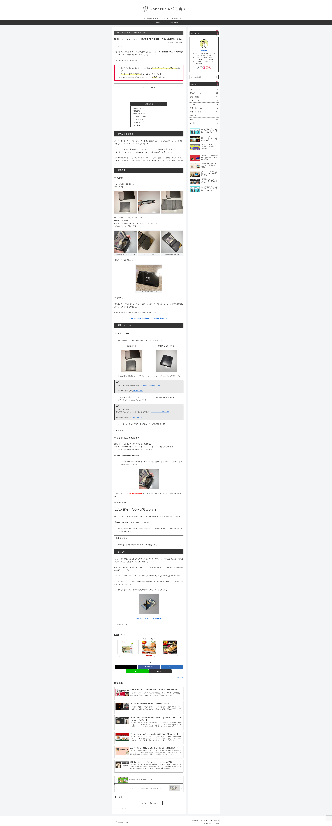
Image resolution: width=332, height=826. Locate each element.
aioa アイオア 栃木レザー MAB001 (148, 618)
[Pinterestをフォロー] (209, 67)
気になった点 (140, 122)
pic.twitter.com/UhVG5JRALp (151, 385)
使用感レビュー (141, 116)
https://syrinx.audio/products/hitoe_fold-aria (149, 318)
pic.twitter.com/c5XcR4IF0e (160, 412)
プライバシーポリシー (206, 820)
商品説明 (137, 111)
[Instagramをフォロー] (204, 67)
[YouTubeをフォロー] (207, 67)
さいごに (137, 125)
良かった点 (139, 119)
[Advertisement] (204, 208)
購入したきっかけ (139, 108)
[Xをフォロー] (201, 67)
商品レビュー (124, 634)
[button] (160, 671)
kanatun (204, 51)
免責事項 (216, 820)
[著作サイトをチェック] (198, 67)
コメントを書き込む (149, 803)
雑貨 (117, 634)
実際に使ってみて (139, 113)
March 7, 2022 (138, 391)
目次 (146, 104)
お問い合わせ (194, 820)
